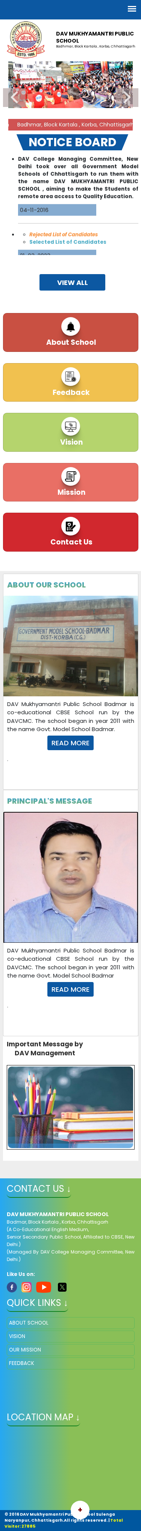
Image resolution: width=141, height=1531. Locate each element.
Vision (71, 442)
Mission (70, 492)
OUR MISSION (25, 1349)
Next (127, 97)
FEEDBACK (21, 1363)
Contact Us (70, 542)
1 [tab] (59, 127)
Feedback (70, 392)
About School (70, 342)
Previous (14, 97)
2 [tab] (70, 127)
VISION (17, 1336)
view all (72, 282)
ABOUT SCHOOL (29, 1322)
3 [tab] (82, 127)
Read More (70, 743)
